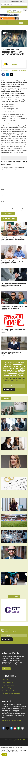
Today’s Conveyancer (7, 682)
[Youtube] (14, 728)
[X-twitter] (7, 728)
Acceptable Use (22, 741)
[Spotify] (18, 728)
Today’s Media (6, 679)
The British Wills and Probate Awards (12, 691)
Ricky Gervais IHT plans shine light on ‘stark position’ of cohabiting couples (14, 307)
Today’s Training (6, 688)
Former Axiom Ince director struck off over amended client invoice (13, 330)
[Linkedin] (11, 728)
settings (16, 751)
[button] (7, 22)
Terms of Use (8, 741)
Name (2, 189)
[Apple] (22, 728)
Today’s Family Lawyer (8, 685)
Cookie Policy (15, 741)
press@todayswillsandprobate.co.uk (11, 720)
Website (3, 201)
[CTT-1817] (13, 620)
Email (2, 195)
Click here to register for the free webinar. (11, 123)
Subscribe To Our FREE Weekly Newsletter (14, 1)
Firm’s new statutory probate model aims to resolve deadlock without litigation (14, 284)
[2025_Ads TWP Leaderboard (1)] (9, 19)
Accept (4, 754)
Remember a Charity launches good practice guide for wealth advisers (14, 261)
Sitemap (19, 739)
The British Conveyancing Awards (11, 693)
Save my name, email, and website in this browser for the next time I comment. (12, 209)
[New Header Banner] (9, 16)
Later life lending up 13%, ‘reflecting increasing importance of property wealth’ (13, 238)
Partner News (23, 70)
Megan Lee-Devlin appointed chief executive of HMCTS (11, 353)
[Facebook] (3, 728)
